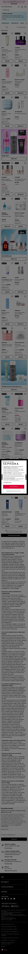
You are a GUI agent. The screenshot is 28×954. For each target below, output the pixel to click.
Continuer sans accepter (8, 461)
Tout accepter (14, 486)
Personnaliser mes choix (13, 491)
